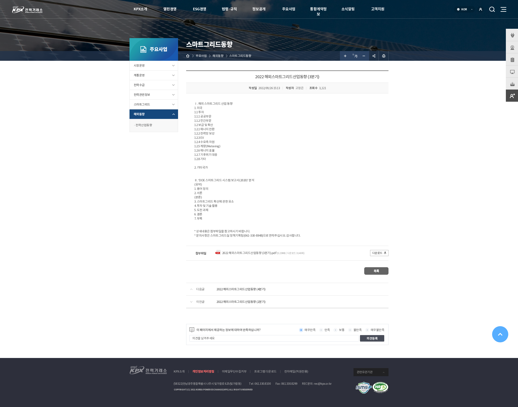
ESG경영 (199, 9)
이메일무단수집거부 (234, 371)
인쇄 (383, 56)
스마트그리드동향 (240, 56)
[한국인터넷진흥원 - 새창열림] (364, 384)
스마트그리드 (142, 104)
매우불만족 (377, 330)
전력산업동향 (144, 125)
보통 (341, 330)
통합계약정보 (318, 11)
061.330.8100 (263, 384)
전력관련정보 (142, 95)
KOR (465, 9)
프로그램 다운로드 (265, 371)
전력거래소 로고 (27, 9)
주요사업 (288, 9)
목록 (376, 271)
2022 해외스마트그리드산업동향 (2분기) (241, 302)
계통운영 (139, 75)
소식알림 (348, 9)
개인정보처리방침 (203, 371)
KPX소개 (140, 9)
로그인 (480, 9)
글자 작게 (364, 56)
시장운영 (139, 65)
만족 (327, 330)
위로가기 (500, 334)
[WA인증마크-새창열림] (380, 384)
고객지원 (377, 9)
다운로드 (377, 253)
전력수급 (139, 85)
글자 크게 (345, 56)
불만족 (357, 330)
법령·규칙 (229, 9)
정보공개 (259, 9)
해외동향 (139, 114)
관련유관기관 (365, 372)
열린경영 (170, 9)
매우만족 (310, 330)
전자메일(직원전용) (296, 371)
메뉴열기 (503, 9)
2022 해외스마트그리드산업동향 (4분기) (241, 289)
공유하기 (374, 56)
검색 (492, 9)
